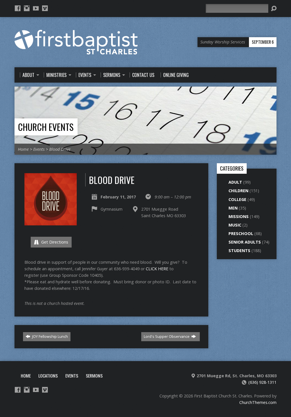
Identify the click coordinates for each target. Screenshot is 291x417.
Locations (48, 375)
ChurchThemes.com (258, 402)
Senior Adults (244, 242)
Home (23, 149)
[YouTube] (36, 8)
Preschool (240, 233)
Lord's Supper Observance (167, 336)
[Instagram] (27, 8)
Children (238, 190)
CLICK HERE (157, 268)
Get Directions (54, 242)
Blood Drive (59, 149)
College (237, 199)
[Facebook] (17, 8)
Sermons (94, 375)
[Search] (274, 8)
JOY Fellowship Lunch (49, 336)
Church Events (46, 126)
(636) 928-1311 (262, 382)
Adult (235, 182)
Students (239, 250)
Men (233, 208)
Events (39, 149)
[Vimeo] (45, 8)
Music (234, 225)
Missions (238, 216)
